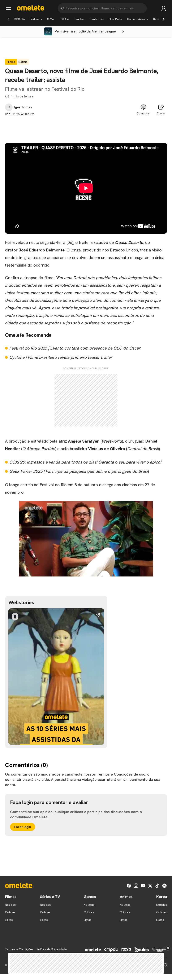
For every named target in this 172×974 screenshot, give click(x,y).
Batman (158, 19)
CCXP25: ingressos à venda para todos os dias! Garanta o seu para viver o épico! (85, 462)
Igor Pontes (23, 107)
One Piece (115, 19)
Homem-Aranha (137, 19)
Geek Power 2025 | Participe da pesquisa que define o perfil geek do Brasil (79, 471)
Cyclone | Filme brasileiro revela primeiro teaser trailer (60, 357)
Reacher (79, 19)
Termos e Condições (19, 949)
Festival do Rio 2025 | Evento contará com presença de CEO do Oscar (74, 348)
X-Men (51, 19)
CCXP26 (19, 19)
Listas (9, 920)
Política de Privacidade (52, 949)
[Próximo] (163, 19)
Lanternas (97, 19)
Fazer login (22, 827)
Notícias (10, 905)
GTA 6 (65, 19)
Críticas (10, 912)
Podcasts (36, 19)
